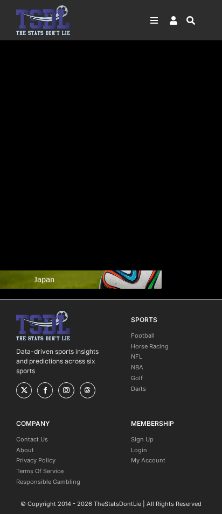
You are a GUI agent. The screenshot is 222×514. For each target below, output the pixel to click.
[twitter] (24, 390)
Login (139, 450)
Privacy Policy (36, 460)
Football (143, 335)
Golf (137, 378)
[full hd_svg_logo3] (43, 8)
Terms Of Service (40, 471)
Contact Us (32, 439)
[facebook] (45, 390)
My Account (148, 460)
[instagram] (66, 390)
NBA (137, 367)
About (25, 450)
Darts (138, 388)
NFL (136, 356)
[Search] (196, 20)
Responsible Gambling (48, 482)
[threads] (87, 390)
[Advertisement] (111, 155)
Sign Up (142, 439)
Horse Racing (150, 346)
